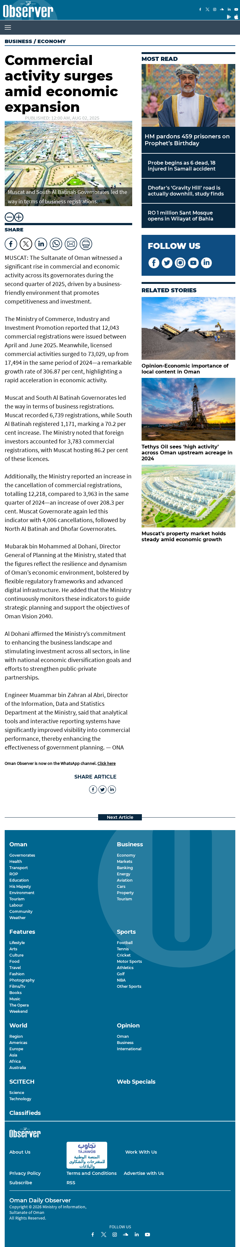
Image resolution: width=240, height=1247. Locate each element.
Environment (21, 892)
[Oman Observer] (26, 10)
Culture (16, 955)
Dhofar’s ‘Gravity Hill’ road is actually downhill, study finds (186, 191)
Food (14, 961)
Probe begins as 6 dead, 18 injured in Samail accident (182, 166)
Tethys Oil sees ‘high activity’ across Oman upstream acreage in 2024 (187, 453)
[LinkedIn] (229, 10)
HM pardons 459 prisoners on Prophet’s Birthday (187, 140)
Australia (17, 1067)
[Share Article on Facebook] (11, 242)
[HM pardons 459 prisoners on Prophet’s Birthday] (188, 95)
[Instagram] (215, 10)
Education (19, 880)
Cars (121, 886)
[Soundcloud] (222, 10)
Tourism (17, 899)
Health (15, 861)
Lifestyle (17, 942)
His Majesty (20, 886)
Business (18, 41)
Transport (18, 867)
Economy (126, 855)
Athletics (125, 967)
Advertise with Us (144, 1173)
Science (16, 1092)
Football (124, 942)
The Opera (19, 1005)
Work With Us (141, 1152)
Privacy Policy (25, 1173)
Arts (13, 949)
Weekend (18, 1011)
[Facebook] (200, 10)
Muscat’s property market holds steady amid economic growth (184, 536)
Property (125, 892)
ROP (13, 874)
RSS (71, 1182)
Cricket (124, 955)
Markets (124, 861)
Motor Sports (129, 961)
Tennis (123, 949)
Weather (17, 917)
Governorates (22, 855)
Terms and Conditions (92, 1173)
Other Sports (129, 986)
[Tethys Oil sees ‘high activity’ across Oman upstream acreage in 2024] (188, 409)
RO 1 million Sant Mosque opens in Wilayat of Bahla (180, 216)
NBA (121, 980)
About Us (19, 1152)
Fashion (16, 974)
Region (16, 1036)
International (129, 1049)
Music (14, 999)
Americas (18, 1042)
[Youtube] (236, 10)
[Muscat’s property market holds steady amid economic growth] (188, 496)
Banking (125, 867)
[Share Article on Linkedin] (41, 242)
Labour (16, 905)
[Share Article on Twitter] (26, 242)
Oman (123, 1036)
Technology (20, 1098)
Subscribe (20, 1182)
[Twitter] (207, 10)
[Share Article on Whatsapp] (56, 242)
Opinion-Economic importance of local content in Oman (185, 369)
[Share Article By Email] (71, 242)
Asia (13, 1055)
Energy (123, 874)
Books (15, 992)
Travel (15, 967)
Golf (120, 974)
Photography (22, 980)
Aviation (124, 880)
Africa (15, 1061)
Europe (16, 1049)
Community (20, 911)
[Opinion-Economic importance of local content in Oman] (188, 328)
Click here (107, 763)
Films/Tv (17, 986)
